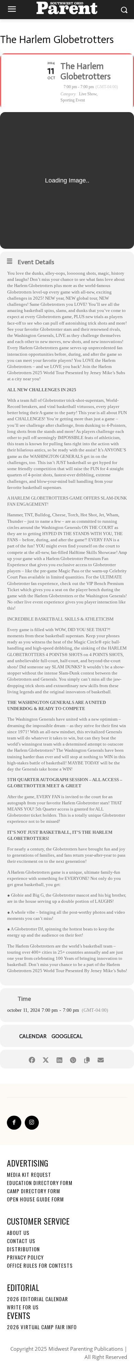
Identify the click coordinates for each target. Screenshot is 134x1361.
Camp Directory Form (33, 1191)
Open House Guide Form (35, 1199)
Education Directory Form (39, 1182)
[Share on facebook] (32, 1059)
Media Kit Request (29, 1174)
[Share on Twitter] (46, 1059)
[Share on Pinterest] (73, 1059)
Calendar (32, 1036)
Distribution (23, 1249)
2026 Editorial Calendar (37, 1299)
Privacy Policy (25, 1257)
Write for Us (23, 1307)
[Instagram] (32, 1123)
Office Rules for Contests (40, 1265)
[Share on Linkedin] (59, 1059)
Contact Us (21, 1240)
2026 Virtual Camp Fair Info (42, 1327)
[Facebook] (14, 1123)
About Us (18, 1232)
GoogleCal (67, 1036)
